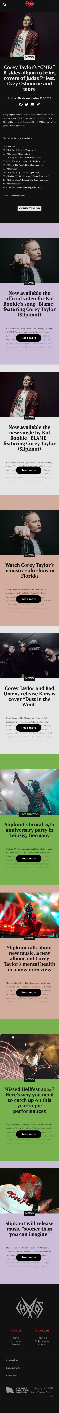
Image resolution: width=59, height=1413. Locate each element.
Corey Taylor (29, 208)
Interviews (16, 1341)
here (23, 195)
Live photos (29, 814)
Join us (43, 1337)
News (29, 57)
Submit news (42, 1341)
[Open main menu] (53, 4)
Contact (42, 1344)
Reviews (16, 1344)
